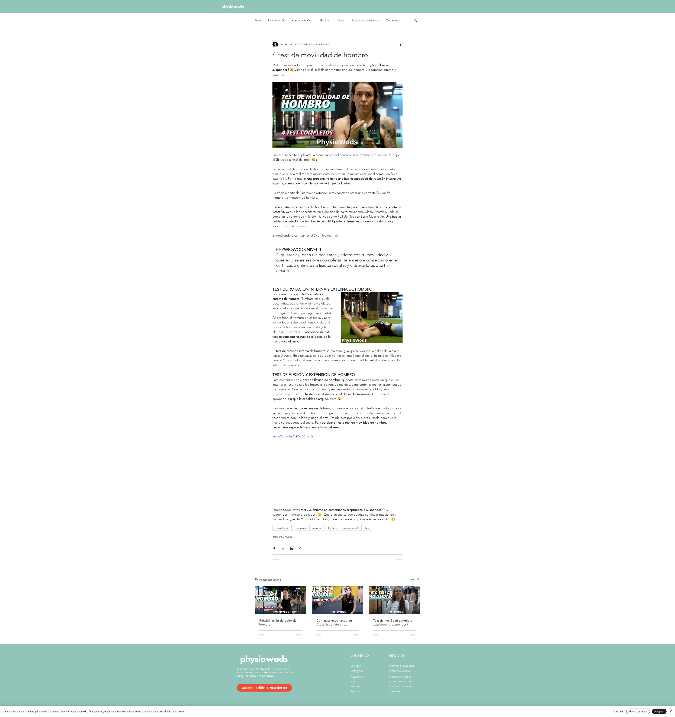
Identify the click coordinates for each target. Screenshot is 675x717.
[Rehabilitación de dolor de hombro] (280, 600)
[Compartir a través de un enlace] (300, 548)
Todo (258, 20)
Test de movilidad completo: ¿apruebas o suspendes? (393, 622)
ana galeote (281, 527)
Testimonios (393, 20)
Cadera (341, 20)
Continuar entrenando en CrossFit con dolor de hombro (334, 622)
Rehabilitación (276, 20)
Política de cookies (174, 711)
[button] (415, 20)
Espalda (325, 20)
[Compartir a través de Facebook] (274, 548)
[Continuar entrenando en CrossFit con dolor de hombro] (337, 600)
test (367, 527)
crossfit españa (351, 527)
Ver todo (415, 579)
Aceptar (659, 711)
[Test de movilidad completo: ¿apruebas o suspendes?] (394, 600)
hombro (332, 527)
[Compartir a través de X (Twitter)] (282, 548)
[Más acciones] (400, 44)
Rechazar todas (638, 711)
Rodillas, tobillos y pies (365, 20)
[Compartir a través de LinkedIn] (291, 548)
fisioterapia (300, 527)
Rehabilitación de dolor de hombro (278, 622)
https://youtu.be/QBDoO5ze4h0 (292, 436)
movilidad (317, 527)
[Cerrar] (671, 711)
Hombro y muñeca (302, 20)
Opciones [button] (618, 711)
